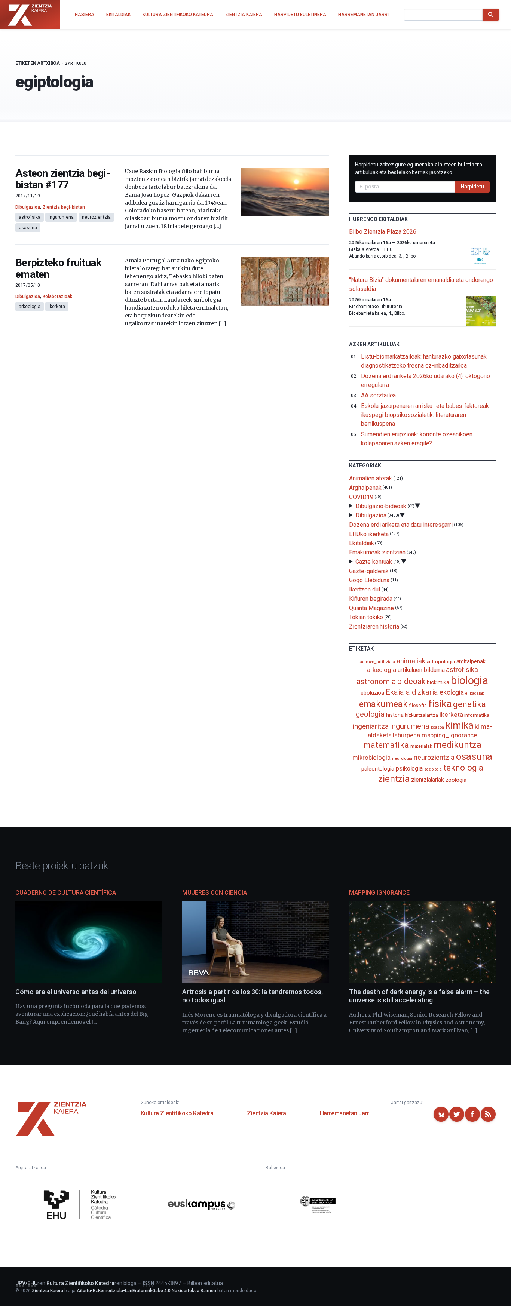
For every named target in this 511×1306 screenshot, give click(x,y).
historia (394, 715)
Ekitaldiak (361, 543)
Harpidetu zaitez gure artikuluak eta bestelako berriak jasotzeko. (418, 168)
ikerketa (57, 306)
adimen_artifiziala (377, 661)
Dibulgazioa (27, 207)
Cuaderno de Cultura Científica (65, 892)
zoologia (456, 780)
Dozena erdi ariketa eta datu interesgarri (401, 524)
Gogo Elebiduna (369, 580)
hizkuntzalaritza (421, 715)
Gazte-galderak (369, 570)
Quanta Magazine (371, 607)
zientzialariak (427, 779)
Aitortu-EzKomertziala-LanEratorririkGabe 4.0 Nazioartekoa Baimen (146, 1290)
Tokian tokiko (366, 617)
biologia (469, 680)
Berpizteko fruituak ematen (58, 268)
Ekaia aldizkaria (412, 692)
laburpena (406, 735)
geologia (370, 714)
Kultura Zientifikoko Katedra (177, 1113)
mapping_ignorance (449, 735)
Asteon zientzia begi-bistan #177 (62, 179)
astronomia (376, 681)
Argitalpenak (365, 487)
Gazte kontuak (373, 561)
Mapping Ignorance (379, 892)
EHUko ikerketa (369, 533)
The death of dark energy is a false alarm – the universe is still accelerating (419, 996)
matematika (386, 745)
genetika (469, 704)
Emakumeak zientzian (377, 552)
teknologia (463, 768)
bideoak (411, 681)
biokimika (438, 682)
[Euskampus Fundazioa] (201, 1205)
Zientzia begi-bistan (64, 207)
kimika (460, 725)
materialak (421, 746)
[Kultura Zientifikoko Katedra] (81, 1205)
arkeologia (29, 306)
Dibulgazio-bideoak (380, 506)
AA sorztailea (378, 395)
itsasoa (437, 727)
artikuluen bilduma (421, 669)
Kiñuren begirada (370, 598)
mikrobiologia (371, 757)
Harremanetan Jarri (345, 1113)
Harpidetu (472, 187)
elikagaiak (474, 693)
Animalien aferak (370, 478)
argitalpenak (471, 661)
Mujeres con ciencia (214, 892)
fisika (440, 703)
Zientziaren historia (374, 626)
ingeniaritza (370, 726)
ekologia (452, 692)
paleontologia (377, 768)
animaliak (411, 661)
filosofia (418, 705)
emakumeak (383, 704)
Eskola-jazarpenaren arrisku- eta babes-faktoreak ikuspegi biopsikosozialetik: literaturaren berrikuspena (425, 414)
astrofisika (29, 217)
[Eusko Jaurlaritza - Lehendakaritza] (318, 1206)
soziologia (433, 769)
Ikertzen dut (364, 589)
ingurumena (61, 217)
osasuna (28, 227)
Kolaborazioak (57, 296)
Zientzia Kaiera (266, 1113)
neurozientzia (96, 217)
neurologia (402, 758)
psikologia (409, 768)
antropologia (441, 661)
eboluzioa (372, 692)
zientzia (393, 778)
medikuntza (457, 745)
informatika (476, 715)
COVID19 (361, 496)
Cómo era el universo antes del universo (76, 992)
